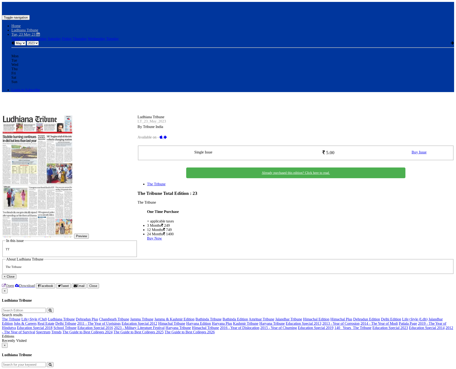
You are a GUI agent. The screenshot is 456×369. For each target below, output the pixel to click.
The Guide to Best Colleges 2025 (139, 332)
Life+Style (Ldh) (415, 319)
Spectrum (43, 332)
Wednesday (96, 39)
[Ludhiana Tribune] (228, 8)
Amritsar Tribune (261, 319)
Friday (67, 39)
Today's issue (21, 39)
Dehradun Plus (87, 319)
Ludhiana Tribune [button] (24, 30)
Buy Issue (419, 152)
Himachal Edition (316, 319)
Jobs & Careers (25, 323)
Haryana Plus (222, 323)
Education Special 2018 (34, 328)
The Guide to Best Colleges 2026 (190, 332)
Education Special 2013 (303, 323)
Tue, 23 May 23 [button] (23, 34)
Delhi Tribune (65, 323)
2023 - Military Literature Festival (139, 328)
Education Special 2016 (95, 328)
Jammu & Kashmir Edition (174, 319)
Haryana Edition (198, 323)
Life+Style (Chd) (34, 319)
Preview (81, 236)
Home (16, 26)
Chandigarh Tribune (114, 319)
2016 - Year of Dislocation (239, 328)
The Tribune (156, 184)
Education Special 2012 (139, 323)
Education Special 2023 (390, 328)
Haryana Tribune (272, 323)
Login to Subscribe (25, 90)
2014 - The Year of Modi (379, 323)
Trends (56, 332)
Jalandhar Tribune (288, 319)
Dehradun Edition (366, 319)
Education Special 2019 (315, 328)
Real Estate (46, 323)
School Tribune (64, 328)
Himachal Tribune (171, 323)
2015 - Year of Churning (278, 328)
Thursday (80, 39)
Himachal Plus (341, 319)
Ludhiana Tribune (61, 319)
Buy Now (154, 238)
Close (93, 286)
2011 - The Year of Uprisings (99, 323)
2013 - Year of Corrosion (341, 323)
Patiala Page (408, 323)
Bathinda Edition (235, 319)
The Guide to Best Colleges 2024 (87, 332)
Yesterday (39, 39)
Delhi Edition (391, 319)
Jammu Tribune (141, 319)
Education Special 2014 (427, 328)
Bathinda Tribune (208, 319)
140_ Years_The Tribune (352, 328)
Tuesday (112, 39)
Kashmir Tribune (245, 323)
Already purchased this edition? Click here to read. (296, 173)
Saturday (54, 39)
